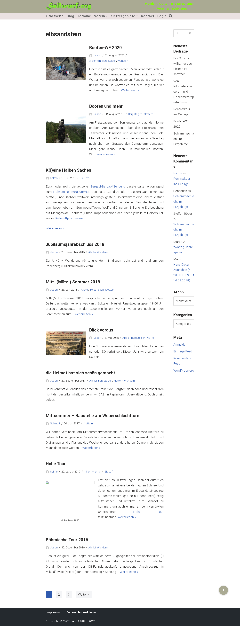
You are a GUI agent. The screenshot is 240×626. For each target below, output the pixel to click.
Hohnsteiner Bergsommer (71, 192)
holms (54, 178)
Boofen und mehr (106, 106)
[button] (106, 16)
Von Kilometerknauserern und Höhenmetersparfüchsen (183, 91)
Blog (70, 16)
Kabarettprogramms (69, 218)
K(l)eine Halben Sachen (68, 170)
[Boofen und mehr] (66, 129)
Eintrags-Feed (182, 351)
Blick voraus (101, 329)
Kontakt (147, 16)
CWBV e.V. (70, 621)
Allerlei (92, 252)
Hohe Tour (56, 463)
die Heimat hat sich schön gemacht (80, 372)
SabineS (55, 423)
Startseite (55, 16)
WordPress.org (183, 370)
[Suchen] (190, 33)
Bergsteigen (109, 60)
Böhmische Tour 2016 (67, 539)
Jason (97, 55)
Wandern (122, 60)
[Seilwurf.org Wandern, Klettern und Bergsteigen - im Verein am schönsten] (68, 6)
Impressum (54, 612)
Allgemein (95, 60)
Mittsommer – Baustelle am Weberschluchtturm (93, 415)
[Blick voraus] (66, 343)
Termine (84, 16)
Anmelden (180, 344)
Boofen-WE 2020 (105, 47)
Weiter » (83, 594)
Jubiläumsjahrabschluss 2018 (75, 244)
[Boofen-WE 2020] (66, 68)
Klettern (148, 114)
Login (162, 16)
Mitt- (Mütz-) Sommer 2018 (73, 281)
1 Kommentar (92, 471)
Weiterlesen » (130, 90)
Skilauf (108, 471)
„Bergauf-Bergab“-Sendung (107, 186)
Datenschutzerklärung (82, 612)
